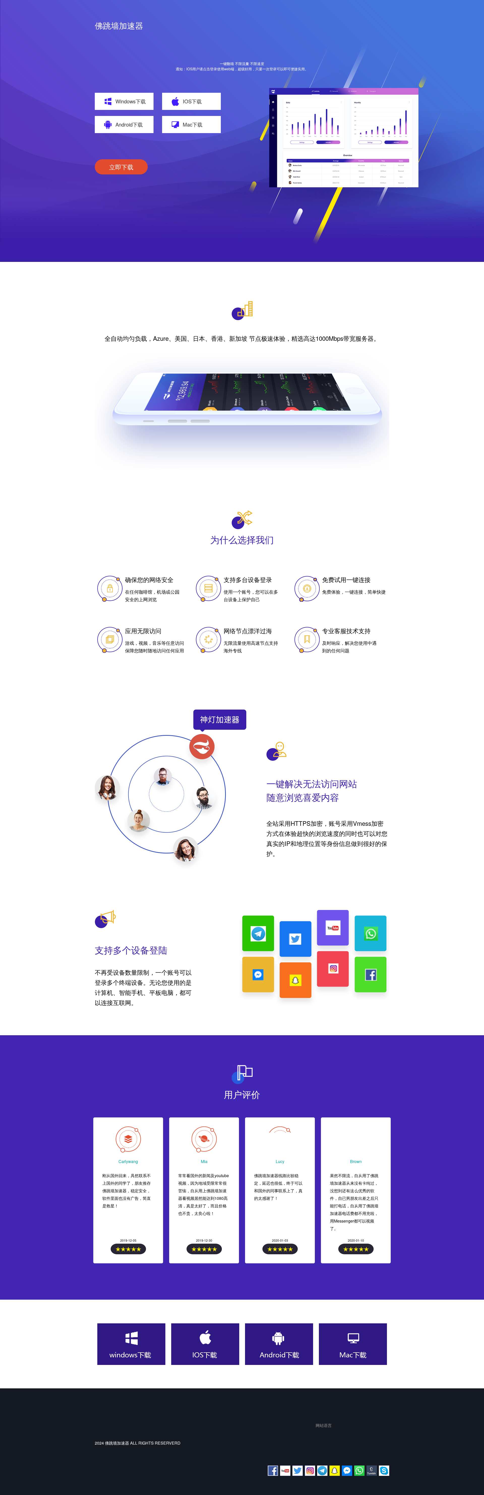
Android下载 (129, 124)
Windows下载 (130, 101)
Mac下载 (192, 124)
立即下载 (121, 166)
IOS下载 (192, 101)
